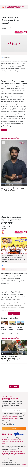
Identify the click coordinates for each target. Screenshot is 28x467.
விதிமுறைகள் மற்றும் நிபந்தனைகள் (10, 416)
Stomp (3, 443)
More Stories (14, 386)
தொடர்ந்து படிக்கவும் (14, 314)
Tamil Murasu (20, 441)
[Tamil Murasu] (7, 434)
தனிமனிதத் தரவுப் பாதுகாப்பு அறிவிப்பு (10, 418)
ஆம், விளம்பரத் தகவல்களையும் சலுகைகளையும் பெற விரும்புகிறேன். (14, 423)
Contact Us (12, 458)
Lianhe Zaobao (5, 441)
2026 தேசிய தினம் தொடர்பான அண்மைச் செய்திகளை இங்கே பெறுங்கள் (14, 6)
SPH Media (23, 465)
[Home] (18, 434)
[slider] (14, 183)
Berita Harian (13, 441)
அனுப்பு (14, 428)
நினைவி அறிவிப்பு (13, 455)
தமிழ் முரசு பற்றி (6, 451)
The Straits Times (6, 440)
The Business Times (16, 440)
